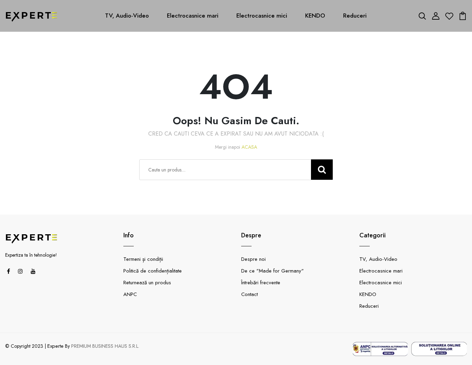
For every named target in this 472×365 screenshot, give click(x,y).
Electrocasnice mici (261, 15)
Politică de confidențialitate (152, 271)
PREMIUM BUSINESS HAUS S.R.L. (105, 346)
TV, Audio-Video (127, 15)
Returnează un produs (147, 282)
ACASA (249, 147)
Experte (55, 346)
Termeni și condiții (143, 259)
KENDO (315, 15)
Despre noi (253, 259)
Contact (249, 294)
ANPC (130, 294)
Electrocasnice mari (192, 15)
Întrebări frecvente (260, 282)
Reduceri (355, 15)
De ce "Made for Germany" (272, 271)
